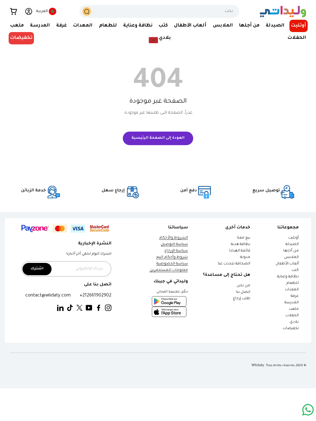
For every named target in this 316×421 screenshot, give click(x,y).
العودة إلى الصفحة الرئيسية (158, 138)
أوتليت (298, 25)
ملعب (294, 309)
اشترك (37, 269)
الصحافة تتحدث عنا (233, 264)
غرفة (295, 296)
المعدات (292, 290)
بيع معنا (243, 238)
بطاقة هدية (240, 245)
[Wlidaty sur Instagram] (108, 308)
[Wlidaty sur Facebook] (98, 308)
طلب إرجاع (241, 299)
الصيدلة (292, 245)
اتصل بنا (243, 292)
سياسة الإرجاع (176, 251)
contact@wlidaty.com (48, 295)
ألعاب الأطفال (287, 264)
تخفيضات (21, 38)
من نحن (243, 286)
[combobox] (159, 11)
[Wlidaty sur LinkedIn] (60, 308)
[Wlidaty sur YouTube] (89, 308)
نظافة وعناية (288, 277)
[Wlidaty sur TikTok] (70, 308)
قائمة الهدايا (239, 251)
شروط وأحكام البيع (172, 257)
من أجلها (291, 251)
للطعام (292, 283)
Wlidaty (258, 365)
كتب (295, 270)
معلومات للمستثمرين (169, 270)
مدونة (245, 257)
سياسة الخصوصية (172, 264)
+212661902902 (95, 295)
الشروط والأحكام (173, 238)
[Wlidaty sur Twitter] (79, 308)
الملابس (291, 257)
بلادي (294, 322)
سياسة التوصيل (174, 245)
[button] (13, 11)
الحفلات (292, 316)
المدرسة (292, 303)
